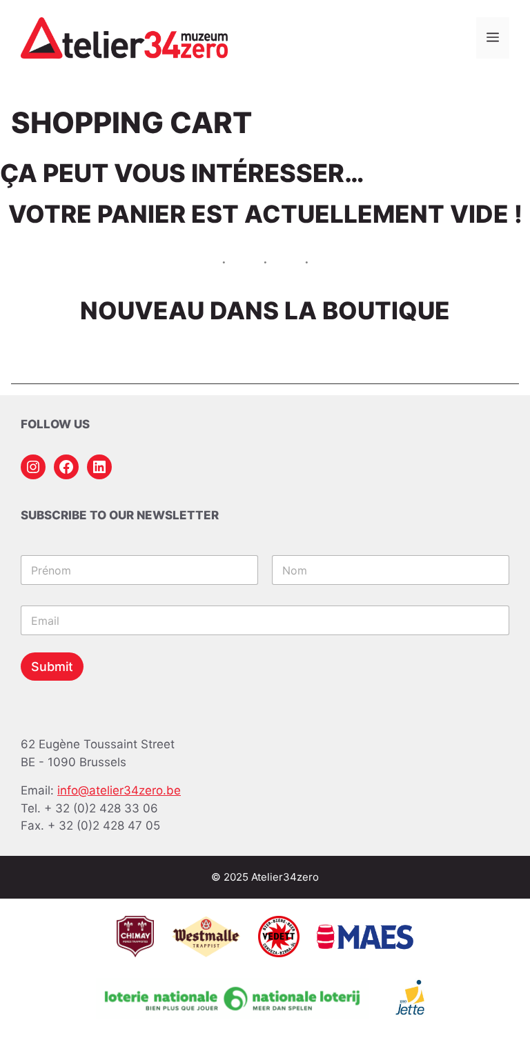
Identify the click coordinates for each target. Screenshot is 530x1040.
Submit (52, 666)
